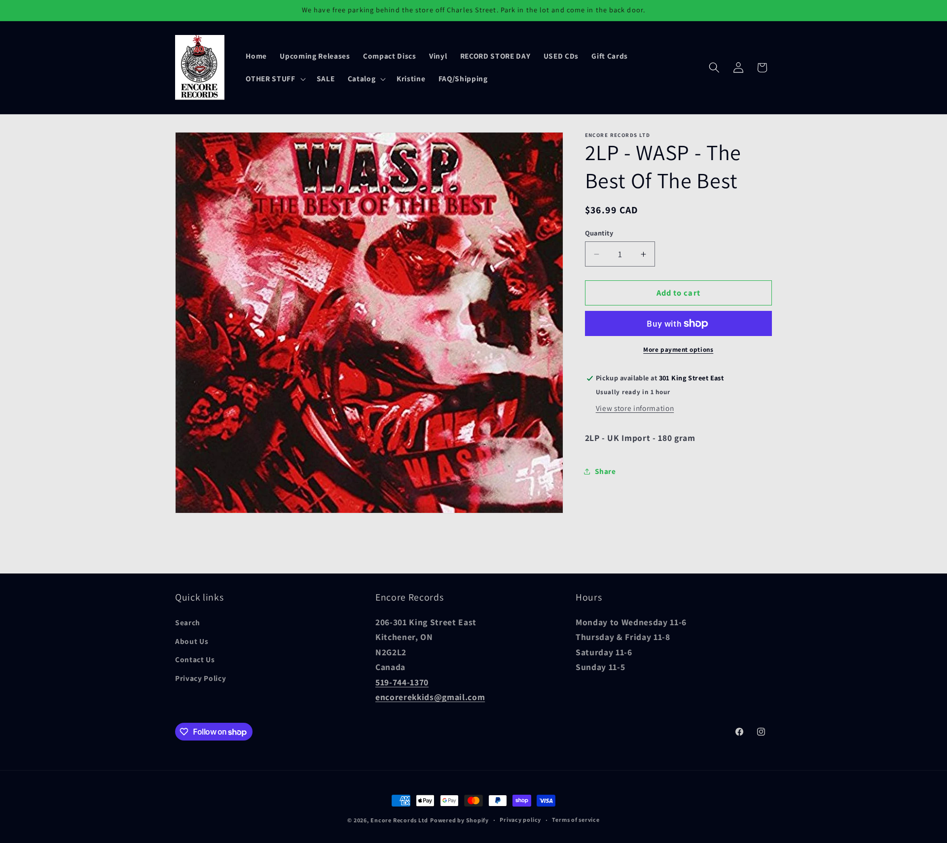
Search (187, 622)
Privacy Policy (200, 678)
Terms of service (575, 819)
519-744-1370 (402, 682)
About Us (191, 641)
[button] (274, 78)
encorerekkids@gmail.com (430, 697)
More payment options (678, 349)
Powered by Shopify (459, 820)
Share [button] (605, 471)
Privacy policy (520, 819)
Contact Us (195, 659)
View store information (635, 408)
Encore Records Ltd (399, 820)
